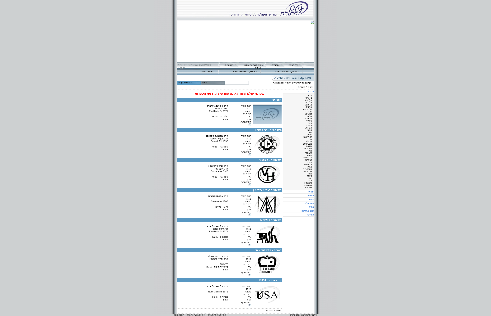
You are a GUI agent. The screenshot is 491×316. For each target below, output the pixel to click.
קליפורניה (307, 109)
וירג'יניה (308, 187)
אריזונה (308, 105)
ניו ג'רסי (308, 98)
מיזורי (309, 151)
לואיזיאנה (307, 137)
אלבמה (308, 100)
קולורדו (309, 112)
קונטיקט (308, 114)
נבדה (309, 155)
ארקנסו (309, 107)
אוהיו (309, 162)
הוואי (309, 123)
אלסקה (309, 102)
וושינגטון (308, 183)
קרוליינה (308, 160)
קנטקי (309, 134)
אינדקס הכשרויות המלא (243, 71)
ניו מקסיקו (307, 157)
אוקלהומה (307, 164)
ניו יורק (309, 95)
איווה (309, 130)
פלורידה (308, 118)
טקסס (309, 176)
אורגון (309, 167)
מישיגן (309, 146)
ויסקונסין (308, 185)
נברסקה (308, 153)
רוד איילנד (307, 171)
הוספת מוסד (207, 71)
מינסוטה (308, 148)
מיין (310, 139)
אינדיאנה (308, 128)
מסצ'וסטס (307, 144)
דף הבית (293, 65)
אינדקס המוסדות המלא (286, 71)
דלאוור (309, 116)
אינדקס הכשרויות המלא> (286, 82)
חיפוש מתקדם (185, 82)
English (229, 65)
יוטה (310, 178)
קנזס (310, 132)
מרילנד (309, 141)
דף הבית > (305, 82)
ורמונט (309, 180)
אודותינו (275, 65)
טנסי (310, 174)
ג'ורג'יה (309, 121)
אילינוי (309, 125)
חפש (204, 82)
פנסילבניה (307, 169)
